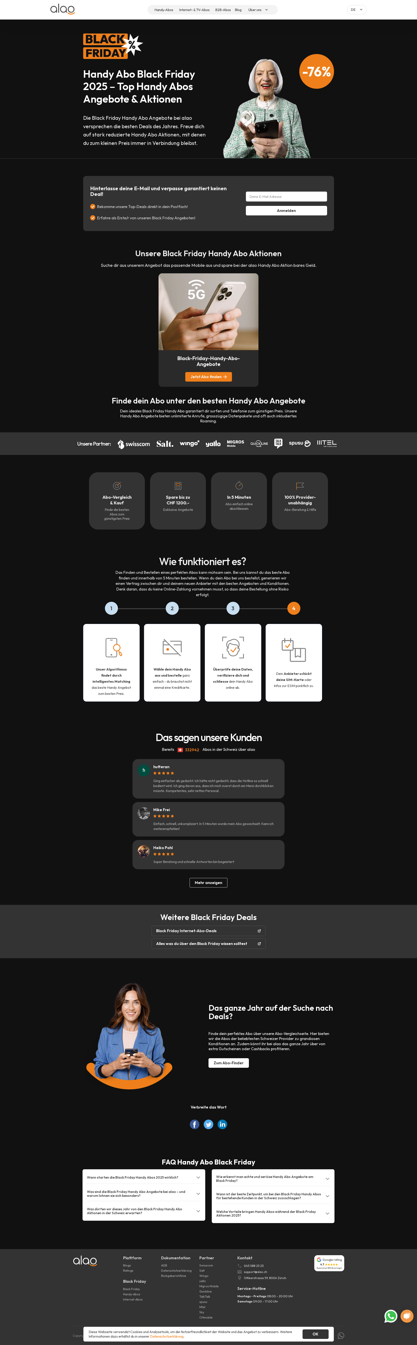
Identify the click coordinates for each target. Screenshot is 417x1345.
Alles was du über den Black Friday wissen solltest (201, 943)
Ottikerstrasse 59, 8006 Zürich (265, 1278)
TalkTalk (204, 1297)
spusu (203, 1302)
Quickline (205, 1291)
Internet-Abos (133, 1299)
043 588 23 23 (254, 1266)
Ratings (128, 1271)
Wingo (203, 1276)
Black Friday (131, 1289)
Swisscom (206, 1265)
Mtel (202, 1307)
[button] (258, 10)
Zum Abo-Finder (229, 1062)
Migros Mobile (209, 1286)
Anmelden (286, 210)
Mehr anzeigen (208, 882)
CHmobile (206, 1317)
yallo (202, 1281)
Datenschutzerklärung (176, 1271)
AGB (164, 1265)
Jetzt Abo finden (206, 376)
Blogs (127, 1265)
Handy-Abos (131, 1294)
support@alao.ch (255, 1272)
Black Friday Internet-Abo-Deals (186, 930)
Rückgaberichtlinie (173, 1276)
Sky (201, 1312)
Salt (202, 1271)
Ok (315, 1334)
